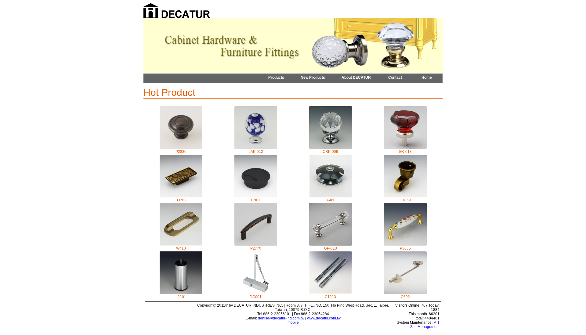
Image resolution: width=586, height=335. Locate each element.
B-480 (330, 200)
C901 (255, 200)
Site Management (425, 327)
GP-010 (330, 248)
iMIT (436, 322)
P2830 (180, 151)
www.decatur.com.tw (324, 318)
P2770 (255, 248)
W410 (181, 248)
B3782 (180, 200)
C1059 (405, 200)
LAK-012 (255, 151)
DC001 (256, 297)
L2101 (180, 297)
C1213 (330, 297)
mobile (293, 322)
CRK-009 (330, 151)
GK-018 (405, 151)
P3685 (405, 248)
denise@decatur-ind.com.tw (281, 318)
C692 (405, 297)
